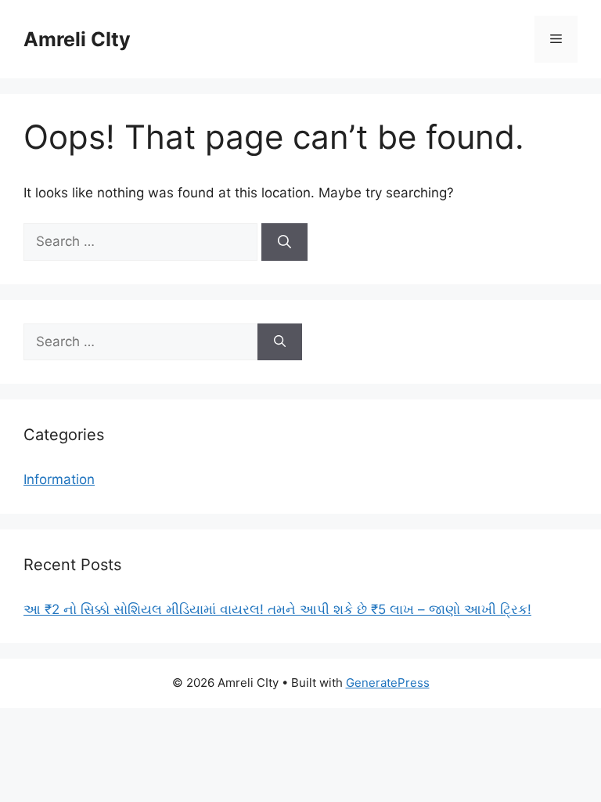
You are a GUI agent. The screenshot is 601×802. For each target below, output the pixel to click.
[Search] (284, 242)
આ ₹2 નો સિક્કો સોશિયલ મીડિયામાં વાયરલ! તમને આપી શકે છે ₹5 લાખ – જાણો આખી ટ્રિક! (277, 609)
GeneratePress (388, 682)
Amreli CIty (77, 39)
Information (59, 479)
